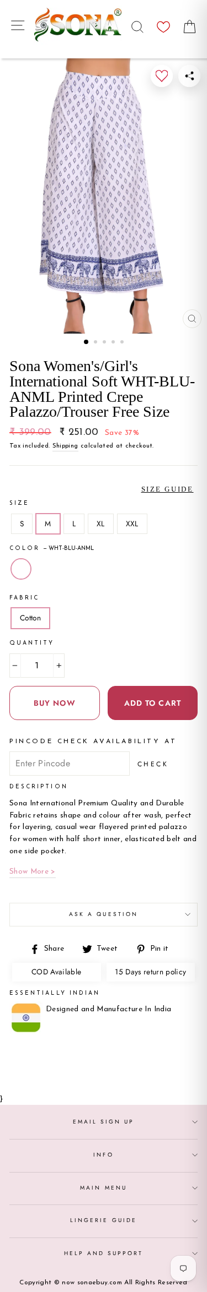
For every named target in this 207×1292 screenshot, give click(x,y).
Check (153, 764)
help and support (104, 1253)
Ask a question (103, 914)
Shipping (65, 446)
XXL (132, 523)
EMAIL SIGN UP (104, 1121)
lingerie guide (103, 1220)
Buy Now (55, 702)
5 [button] (123, 343)
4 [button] (114, 343)
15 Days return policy (150, 971)
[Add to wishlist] (161, 76)
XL (101, 523)
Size (19, 503)
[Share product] (189, 76)
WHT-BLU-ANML (21, 569)
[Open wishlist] (163, 24)
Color (51, 549)
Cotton (30, 617)
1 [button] (86, 342)
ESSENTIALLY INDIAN (54, 993)
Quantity (31, 643)
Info (103, 1155)
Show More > (32, 871)
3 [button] (105, 343)
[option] (103, 196)
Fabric (24, 598)
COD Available (56, 971)
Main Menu (103, 1188)
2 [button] (96, 343)
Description (38, 787)
